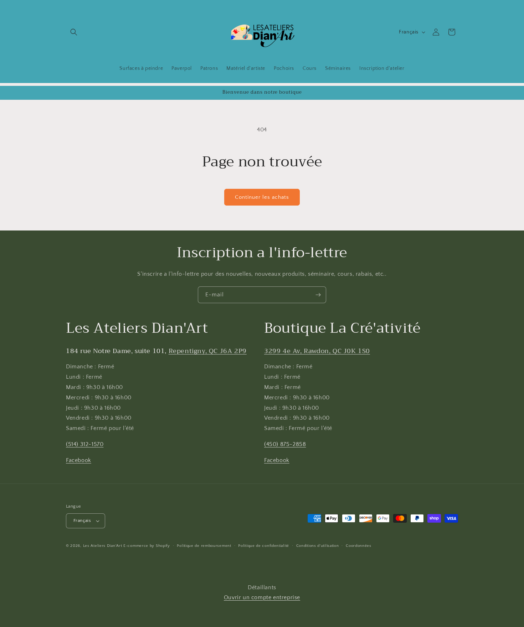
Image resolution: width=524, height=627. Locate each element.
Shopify (163, 546)
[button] (74, 32)
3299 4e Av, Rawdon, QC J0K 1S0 (317, 351)
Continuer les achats (262, 197)
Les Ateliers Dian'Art (102, 546)
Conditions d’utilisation (317, 546)
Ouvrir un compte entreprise (262, 597)
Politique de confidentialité (263, 546)
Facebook (78, 460)
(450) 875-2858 (285, 444)
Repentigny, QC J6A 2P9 (208, 351)
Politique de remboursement (204, 546)
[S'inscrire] (318, 294)
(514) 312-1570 (84, 444)
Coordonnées (358, 546)
